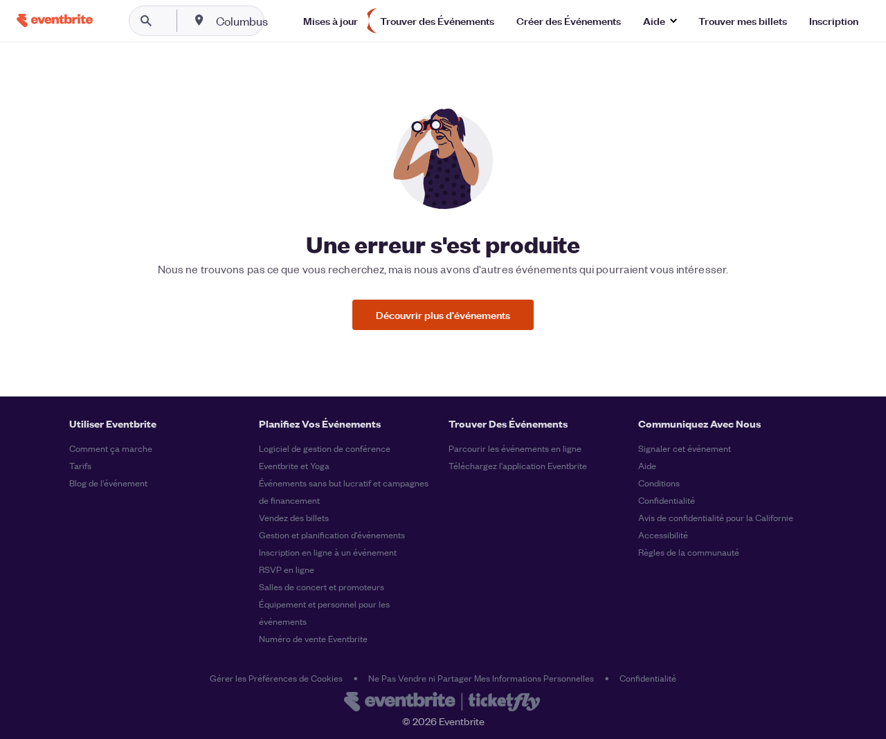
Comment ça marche (110, 448)
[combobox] (286, 21)
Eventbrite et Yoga (294, 465)
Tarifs (80, 465)
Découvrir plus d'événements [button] (443, 314)
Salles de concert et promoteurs (321, 586)
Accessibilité (663, 534)
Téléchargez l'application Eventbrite (518, 465)
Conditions (659, 482)
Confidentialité (666, 500)
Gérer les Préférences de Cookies (276, 677)
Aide (647, 465)
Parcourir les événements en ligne (515, 448)
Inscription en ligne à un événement (328, 551)
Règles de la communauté (688, 551)
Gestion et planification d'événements (332, 534)
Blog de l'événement (108, 482)
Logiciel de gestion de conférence (324, 448)
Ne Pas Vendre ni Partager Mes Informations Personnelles (481, 677)
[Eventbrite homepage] (443, 703)
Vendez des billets (294, 517)
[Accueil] (55, 20)
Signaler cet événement (684, 448)
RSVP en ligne (286, 569)
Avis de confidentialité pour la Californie (715, 517)
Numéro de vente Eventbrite (313, 638)
